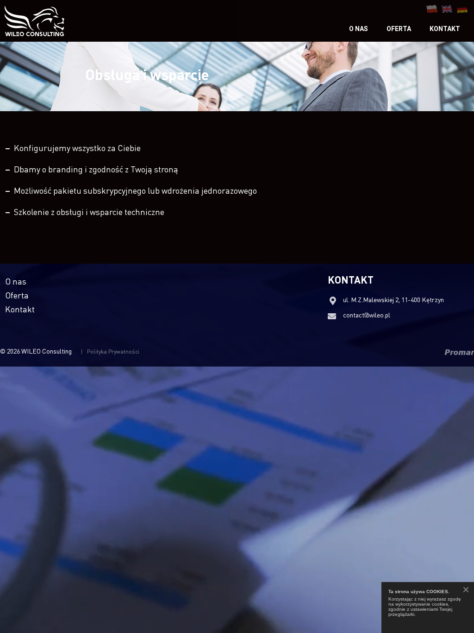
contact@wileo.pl (366, 314)
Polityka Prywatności (113, 351)
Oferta (399, 28)
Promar (459, 352)
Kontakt (445, 28)
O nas (358, 28)
